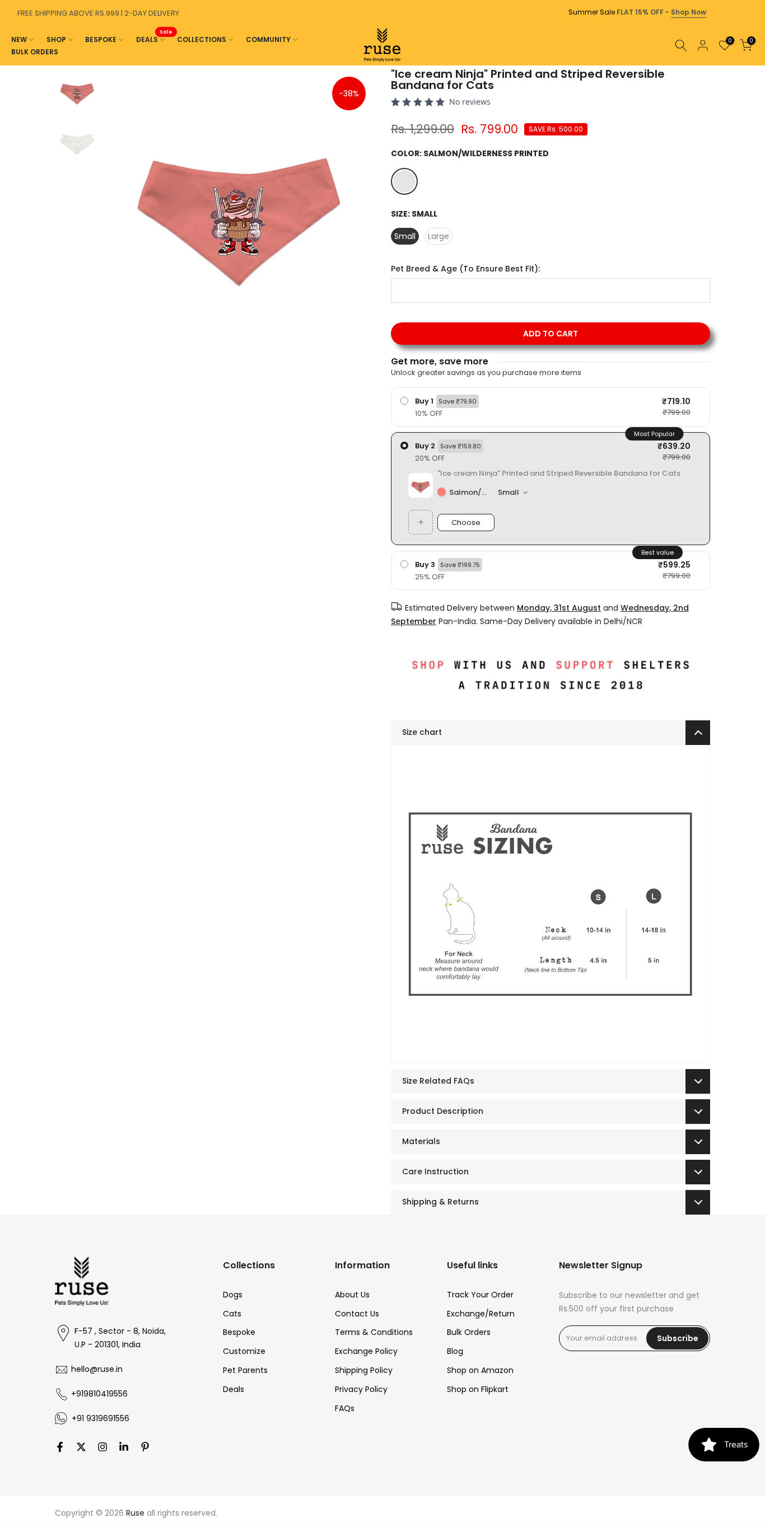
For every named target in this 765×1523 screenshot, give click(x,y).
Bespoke (239, 1332)
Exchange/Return (481, 1313)
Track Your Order (480, 1294)
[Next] (754, 65)
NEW (19, 39)
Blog (455, 1351)
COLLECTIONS (201, 39)
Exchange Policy (366, 1351)
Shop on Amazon (480, 1370)
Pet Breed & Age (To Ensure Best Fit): (465, 269)
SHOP (56, 39)
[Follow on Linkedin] (124, 1447)
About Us (352, 1294)
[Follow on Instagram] (102, 1447)
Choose (466, 522)
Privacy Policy (361, 1389)
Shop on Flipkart (478, 1389)
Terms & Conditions (374, 1332)
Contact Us (357, 1313)
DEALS (154, 39)
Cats (232, 1313)
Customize (244, 1351)
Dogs (232, 1294)
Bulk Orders (469, 1332)
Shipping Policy (364, 1370)
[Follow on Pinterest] (145, 1447)
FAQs (344, 1408)
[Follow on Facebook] (60, 1447)
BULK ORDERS (34, 52)
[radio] (550, 407)
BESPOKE (100, 39)
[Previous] (11, 65)
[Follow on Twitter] (81, 1447)
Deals (233, 1389)
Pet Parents (245, 1370)
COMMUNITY (268, 39)
